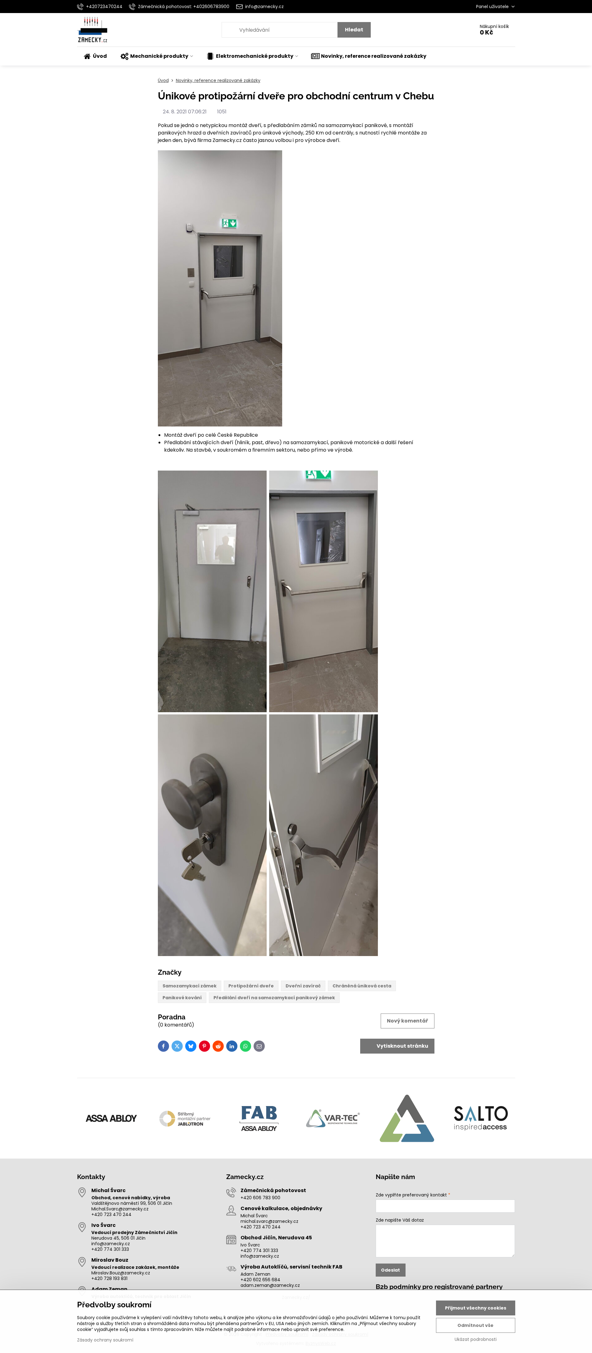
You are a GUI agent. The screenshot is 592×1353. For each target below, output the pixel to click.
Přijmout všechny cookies (475, 1308)
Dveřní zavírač (303, 986)
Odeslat (390, 1270)
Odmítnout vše (475, 1325)
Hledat (354, 29)
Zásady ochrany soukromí (105, 1340)
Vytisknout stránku (402, 1046)
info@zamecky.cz (110, 1244)
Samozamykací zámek (190, 986)
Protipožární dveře (251, 986)
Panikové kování (182, 998)
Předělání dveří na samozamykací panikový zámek (274, 998)
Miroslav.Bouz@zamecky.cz (120, 1273)
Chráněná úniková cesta (362, 986)
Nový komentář (407, 1020)
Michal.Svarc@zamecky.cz (120, 1209)
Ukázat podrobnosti (476, 1339)
